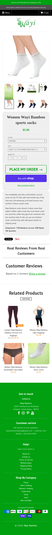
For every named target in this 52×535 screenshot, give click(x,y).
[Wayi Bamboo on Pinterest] (28, 412)
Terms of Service (26, 460)
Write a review (37, 273)
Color (10, 137)
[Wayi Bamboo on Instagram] (23, 412)
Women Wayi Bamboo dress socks (39, 368)
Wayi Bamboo (30, 525)
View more (26, 299)
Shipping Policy (26, 466)
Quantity (11, 154)
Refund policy (26, 463)
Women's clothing (26, 488)
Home (26, 482)
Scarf (26, 497)
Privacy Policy (26, 469)
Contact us (26, 457)
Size (9, 146)
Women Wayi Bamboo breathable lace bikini (13, 368)
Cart (46, 12)
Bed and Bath (26, 500)
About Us (26, 454)
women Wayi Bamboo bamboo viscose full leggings (13, 333)
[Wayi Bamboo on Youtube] (32, 412)
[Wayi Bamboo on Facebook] (19, 412)
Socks (26, 494)
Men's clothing (26, 485)
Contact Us (26, 398)
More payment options (26, 185)
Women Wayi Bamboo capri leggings (39, 331)
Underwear (26, 491)
